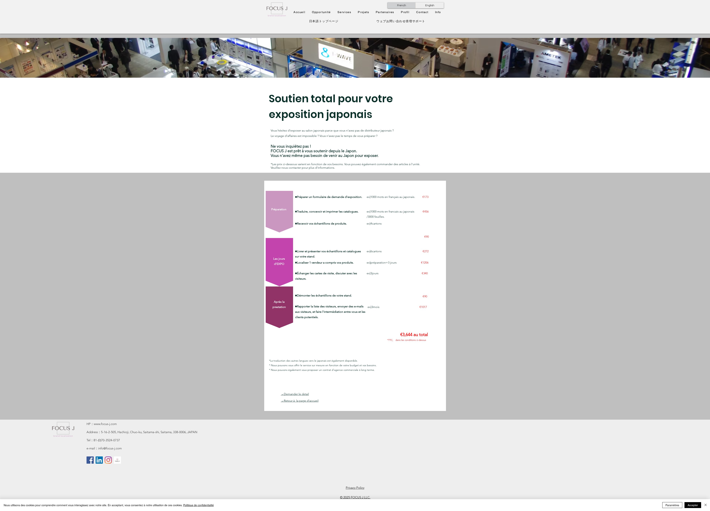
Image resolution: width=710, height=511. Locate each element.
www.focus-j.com (105, 424)
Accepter (693, 505)
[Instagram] (108, 460)
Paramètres (672, 505)
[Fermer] (705, 505)
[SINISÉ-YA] (117, 460)
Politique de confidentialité (198, 505)
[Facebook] (90, 460)
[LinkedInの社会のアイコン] (99, 460)
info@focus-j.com (110, 448)
